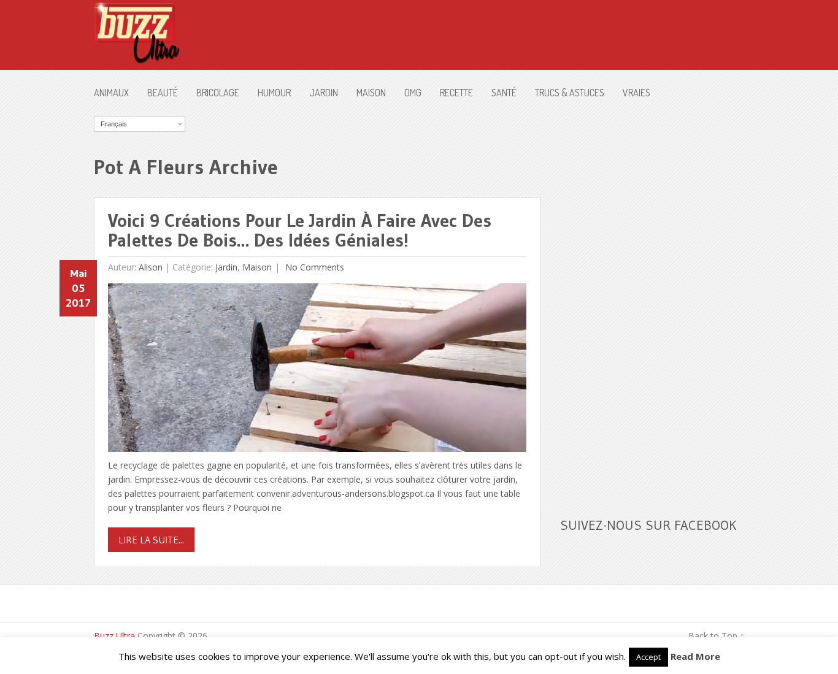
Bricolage (217, 92)
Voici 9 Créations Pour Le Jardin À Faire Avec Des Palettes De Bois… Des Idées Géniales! (299, 230)
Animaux (111, 92)
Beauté (162, 92)
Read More (695, 656)
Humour (274, 92)
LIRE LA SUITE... (151, 540)
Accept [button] (648, 656)
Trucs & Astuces (569, 92)
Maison (371, 92)
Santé (504, 92)
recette (456, 92)
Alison (151, 267)
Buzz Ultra (114, 635)
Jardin (323, 92)
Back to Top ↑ (716, 635)
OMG (412, 92)
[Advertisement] (652, 300)
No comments (313, 267)
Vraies (636, 92)
